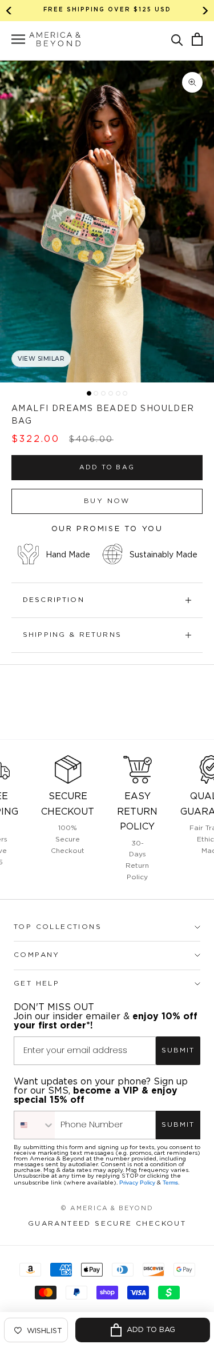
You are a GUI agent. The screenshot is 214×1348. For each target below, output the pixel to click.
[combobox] (34, 1125)
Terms (170, 1182)
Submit (178, 1050)
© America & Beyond (107, 1208)
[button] (177, 39)
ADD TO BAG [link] (107, 467)
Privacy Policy (137, 1182)
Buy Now (107, 501)
